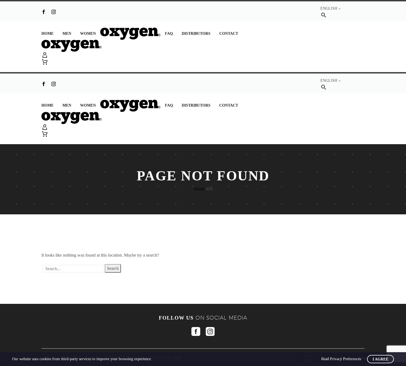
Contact (228, 33)
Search (113, 268)
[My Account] (203, 55)
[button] (323, 15)
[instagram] (210, 331)
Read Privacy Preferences (341, 359)
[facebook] (195, 331)
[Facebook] (43, 12)
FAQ (169, 33)
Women (88, 33)
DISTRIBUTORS (196, 33)
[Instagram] (53, 12)
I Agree (380, 359)
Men (66, 33)
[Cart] (44, 62)
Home (47, 33)
